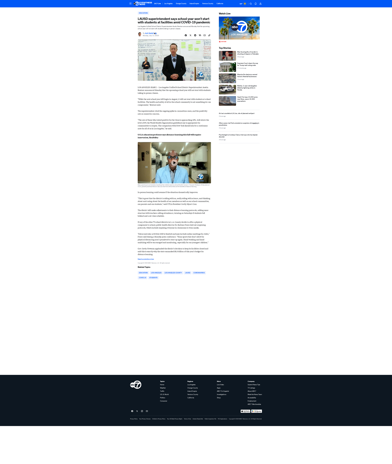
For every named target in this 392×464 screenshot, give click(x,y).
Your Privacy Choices (145, 418)
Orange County (181, 3)
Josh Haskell (149, 33)
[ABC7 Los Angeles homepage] (142, 3)
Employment (252, 401)
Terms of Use (187, 418)
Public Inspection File (210, 418)
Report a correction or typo (146, 259)
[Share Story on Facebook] (186, 35)
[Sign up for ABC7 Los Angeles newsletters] (147, 411)
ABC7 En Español (223, 391)
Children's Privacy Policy (158, 418)
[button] (130, 3)
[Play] (239, 28)
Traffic (162, 391)
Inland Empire (194, 3)
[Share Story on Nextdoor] (200, 35)
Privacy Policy (134, 418)
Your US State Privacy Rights (174, 418)
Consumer (163, 401)
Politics (162, 398)
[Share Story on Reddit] (195, 35)
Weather (163, 388)
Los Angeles (168, 3)
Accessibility (252, 398)
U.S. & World (164, 394)
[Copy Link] (209, 35)
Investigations (221, 394)
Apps (218, 388)
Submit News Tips (254, 384)
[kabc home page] (135, 385)
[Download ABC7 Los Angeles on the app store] (245, 411)
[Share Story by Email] (204, 35)
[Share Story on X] (190, 35)
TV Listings (251, 388)
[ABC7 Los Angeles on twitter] (137, 411)
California (220, 3)
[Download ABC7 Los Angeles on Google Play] (256, 411)
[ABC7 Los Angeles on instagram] (142, 411)
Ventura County (207, 3)
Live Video (220, 384)
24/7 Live (157, 3)
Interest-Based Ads (198, 418)
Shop (219, 398)
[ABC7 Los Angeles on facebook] (132, 411)
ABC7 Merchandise (254, 404)
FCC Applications (222, 418)
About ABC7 (252, 391)
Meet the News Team (255, 394)
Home (162, 384)
